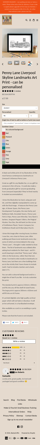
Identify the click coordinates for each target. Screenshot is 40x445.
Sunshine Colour (7, 127)
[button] (8, 91)
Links (20, 404)
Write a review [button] (19, 341)
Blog (13, 400)
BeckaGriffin (15, 433)
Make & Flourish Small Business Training (20, 408)
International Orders (17, 412)
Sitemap (19, 416)
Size (3, 104)
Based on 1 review (9, 338)
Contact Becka (31, 416)
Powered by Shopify (28, 433)
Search (6, 400)
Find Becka (21, 400)
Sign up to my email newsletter (20, 420)
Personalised (6, 112)
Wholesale (32, 400)
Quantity (32, 112)
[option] (10, 62)
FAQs (29, 412)
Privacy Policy (8, 416)
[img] (16, 370)
